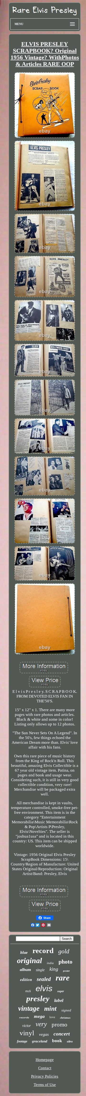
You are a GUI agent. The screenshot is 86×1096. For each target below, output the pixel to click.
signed (66, 1010)
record (43, 950)
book (57, 1040)
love (52, 1017)
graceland (39, 1041)
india (50, 963)
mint (50, 1008)
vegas (44, 1034)
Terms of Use (45, 1084)
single (40, 970)
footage (22, 1041)
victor (26, 1026)
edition (26, 979)
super (60, 991)
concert (62, 1034)
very (41, 1024)
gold (63, 951)
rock (28, 991)
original (29, 960)
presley (37, 998)
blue (24, 952)
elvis (44, 988)
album (25, 969)
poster (66, 970)
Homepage (45, 1059)
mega (39, 1016)
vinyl (27, 1033)
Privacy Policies (44, 1076)
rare (63, 977)
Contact (44, 1068)
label (58, 1000)
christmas (65, 1017)
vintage (28, 1008)
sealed (44, 979)
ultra (70, 1041)
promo (59, 1024)
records (24, 1017)
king (53, 969)
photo (65, 962)
